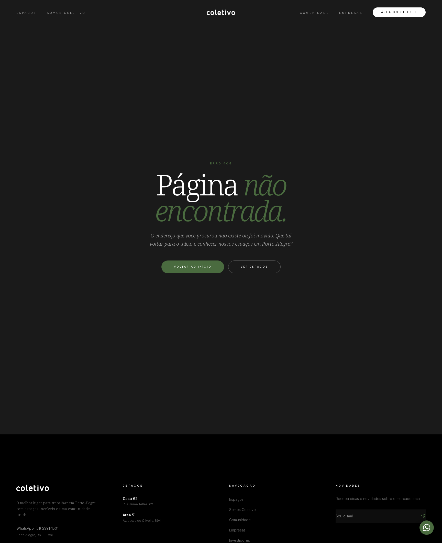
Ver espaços (254, 266)
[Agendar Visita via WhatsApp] (426, 527)
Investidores (239, 540)
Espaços (26, 13)
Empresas (350, 13)
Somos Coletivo (66, 13)
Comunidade (314, 13)
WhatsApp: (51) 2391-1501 (37, 528)
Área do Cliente (399, 12)
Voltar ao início (193, 266)
